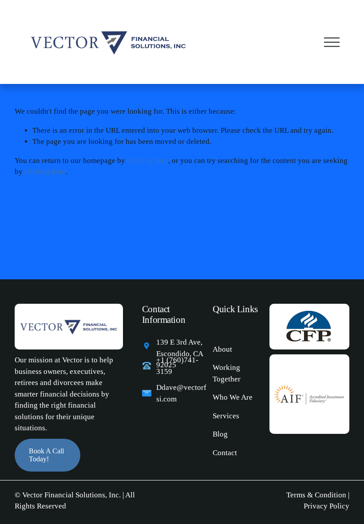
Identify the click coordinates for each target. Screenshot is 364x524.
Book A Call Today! (46, 455)
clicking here (147, 160)
